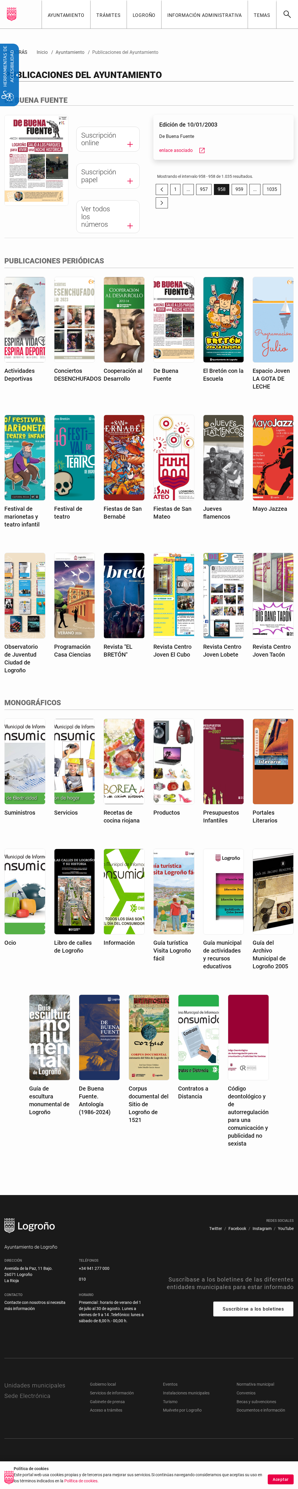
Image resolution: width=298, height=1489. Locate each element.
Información (119, 942)
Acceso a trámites (106, 1410)
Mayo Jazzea (270, 508)
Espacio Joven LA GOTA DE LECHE (271, 378)
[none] (11, 14)
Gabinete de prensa (107, 1401)
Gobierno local (103, 1384)
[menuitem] (66, 14)
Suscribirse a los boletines (253, 1309)
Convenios (246, 1393)
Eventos (170, 1384)
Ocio (10, 942)
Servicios (66, 812)
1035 (274, 191)
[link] (287, 14)
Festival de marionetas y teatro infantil (22, 516)
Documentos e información (261, 1410)
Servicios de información (112, 1393)
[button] (188, 189)
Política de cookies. (81, 1481)
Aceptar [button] (281, 1479)
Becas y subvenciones (256, 1401)
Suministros (19, 812)
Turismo (170, 1401)
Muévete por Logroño (182, 1410)
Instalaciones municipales (186, 1393)
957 (206, 191)
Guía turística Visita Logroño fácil (172, 950)
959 (241, 191)
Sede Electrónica (27, 1395)
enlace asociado (182, 150)
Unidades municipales (34, 1385)
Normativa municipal (255, 1384)
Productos (166, 812)
